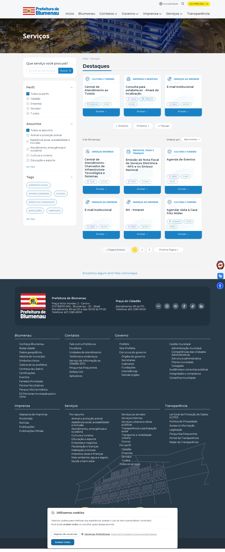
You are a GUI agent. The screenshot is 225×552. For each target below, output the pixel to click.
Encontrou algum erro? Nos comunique (110, 273)
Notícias (24, 422)
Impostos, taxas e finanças (87, 453)
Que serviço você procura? (47, 63)
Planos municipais (182, 362)
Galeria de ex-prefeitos (33, 364)
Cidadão (35, 98)
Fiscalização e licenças (84, 446)
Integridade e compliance (185, 373)
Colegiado (178, 365)
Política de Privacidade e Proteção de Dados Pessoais (134, 534)
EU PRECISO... (197, 3)
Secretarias (128, 360)
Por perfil (125, 445)
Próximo (142, 125)
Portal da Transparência (184, 438)
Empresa (36, 103)
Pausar (164, 125)
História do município (32, 356)
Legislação (175, 429)
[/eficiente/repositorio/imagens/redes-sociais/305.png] (184, 306)
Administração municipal (187, 348)
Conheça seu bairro (31, 368)
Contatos (106, 13)
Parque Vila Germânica (33, 389)
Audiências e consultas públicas (188, 369)
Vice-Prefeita (127, 348)
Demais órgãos (130, 374)
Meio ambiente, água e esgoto (89, 457)
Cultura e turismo (41, 155)
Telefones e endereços (83, 356)
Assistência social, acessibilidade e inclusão (50, 141)
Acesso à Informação (182, 425)
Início (70, 13)
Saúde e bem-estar (83, 461)
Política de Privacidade (183, 421)
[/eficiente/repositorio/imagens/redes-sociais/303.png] (167, 306)
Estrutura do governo (132, 352)
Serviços (172, 13)
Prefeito (124, 344)
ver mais (30, 166)
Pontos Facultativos (31, 385)
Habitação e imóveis (83, 450)
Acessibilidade (170, 3)
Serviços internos (132, 418)
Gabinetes (128, 363)
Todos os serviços (129, 464)
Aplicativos (75, 376)
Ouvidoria (75, 348)
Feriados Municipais (31, 381)
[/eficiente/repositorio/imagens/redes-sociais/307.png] (201, 306)
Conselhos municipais (182, 377)
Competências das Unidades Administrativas (189, 353)
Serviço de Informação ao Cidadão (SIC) (85, 362)
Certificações (27, 373)
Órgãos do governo (133, 356)
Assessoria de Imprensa (33, 414)
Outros (126, 441)
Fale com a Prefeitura (82, 344)
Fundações (128, 367)
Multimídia (25, 418)
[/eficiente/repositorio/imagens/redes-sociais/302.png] (158, 306)
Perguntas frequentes (83, 367)
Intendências (129, 371)
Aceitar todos (62, 542)
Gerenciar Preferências (97, 534)
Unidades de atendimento (85, 352)
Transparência (198, 13)
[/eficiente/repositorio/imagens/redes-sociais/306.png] (193, 306)
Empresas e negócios (84, 442)
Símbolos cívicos (29, 360)
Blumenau (86, 13)
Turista (35, 113)
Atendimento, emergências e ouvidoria (48, 149)
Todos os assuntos (41, 130)
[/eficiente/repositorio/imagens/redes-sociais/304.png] (175, 306)
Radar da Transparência (183, 442)
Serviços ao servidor (134, 414)
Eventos (24, 377)
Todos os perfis (40, 93)
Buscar (64, 70)
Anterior (123, 125)
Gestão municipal (180, 344)
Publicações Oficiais (31, 431)
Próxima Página (167, 249)
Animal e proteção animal (46, 135)
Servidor (36, 108)
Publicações (26, 426)
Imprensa (150, 13)
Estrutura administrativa (186, 358)
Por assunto (76, 414)
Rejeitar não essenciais (65, 534)
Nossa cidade (27, 348)
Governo (128, 13)
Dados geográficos (30, 352)
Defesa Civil (76, 371)
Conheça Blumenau (31, 344)
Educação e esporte (43, 160)
